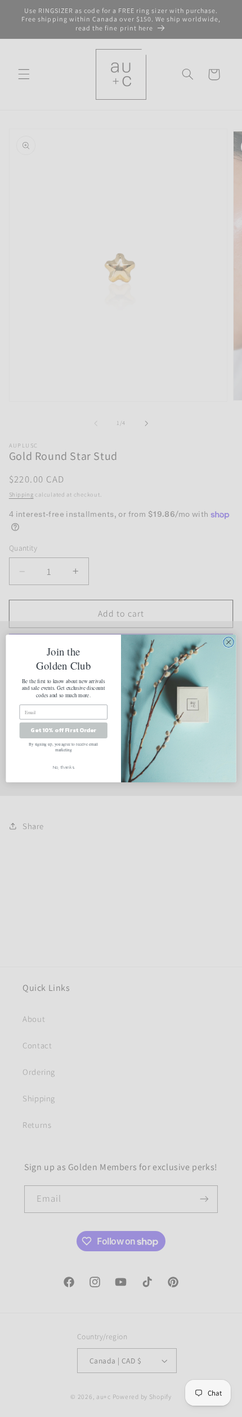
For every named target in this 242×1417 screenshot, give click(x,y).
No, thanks (63, 767)
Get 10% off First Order (63, 730)
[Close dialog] (228, 642)
